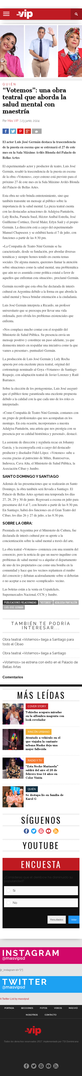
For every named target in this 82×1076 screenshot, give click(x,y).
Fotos (43, 1008)
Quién (10, 84)
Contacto (50, 1015)
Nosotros (32, 1015)
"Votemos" (46, 602)
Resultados (56, 919)
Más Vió (73, 1008)
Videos (58, 1008)
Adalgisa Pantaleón (66, 602)
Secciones (27, 1008)
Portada (9, 1008)
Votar (74, 919)
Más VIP (13, 120)
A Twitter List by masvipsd (14, 998)
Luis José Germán (13, 607)
